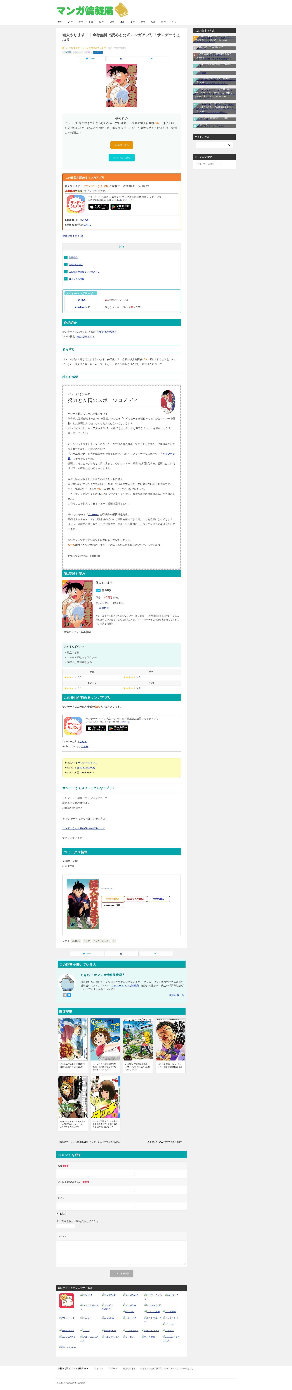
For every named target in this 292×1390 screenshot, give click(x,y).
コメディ (98, 52)
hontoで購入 (158, 899)
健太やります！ (86, 336)
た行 (101, 21)
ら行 (153, 21)
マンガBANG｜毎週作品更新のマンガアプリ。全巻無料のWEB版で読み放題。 (214, 78)
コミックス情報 (76, 279)
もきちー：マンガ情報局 (125, 985)
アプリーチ (127, 200)
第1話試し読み (122, 145)
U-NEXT (82, 300)
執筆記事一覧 (176, 995)
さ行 (91, 21)
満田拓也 (104, 608)
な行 (112, 21)
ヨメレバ (110, 888)
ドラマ (88, 52)
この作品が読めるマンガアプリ (84, 271)
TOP (60, 21)
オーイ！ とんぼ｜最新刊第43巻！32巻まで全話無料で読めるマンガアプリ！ (104, 1067)
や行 (143, 21)
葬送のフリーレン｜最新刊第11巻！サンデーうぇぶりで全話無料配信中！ (90, 1142)
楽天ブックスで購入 (135, 899)
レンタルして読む (121, 157)
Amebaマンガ (82, 307)
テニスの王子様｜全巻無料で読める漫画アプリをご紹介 (72, 1065)
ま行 (132, 21)
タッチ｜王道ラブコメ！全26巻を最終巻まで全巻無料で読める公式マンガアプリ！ (105, 1124)
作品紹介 (73, 257)
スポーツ (78, 52)
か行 (81, 21)
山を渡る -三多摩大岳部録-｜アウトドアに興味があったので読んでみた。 (137, 1067)
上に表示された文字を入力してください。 (80, 1221)
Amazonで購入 (112, 899)
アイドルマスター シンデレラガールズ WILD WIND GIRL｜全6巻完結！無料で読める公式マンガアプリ (213, 93)
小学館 (87, 941)
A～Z (174, 21)
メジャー (93, 514)
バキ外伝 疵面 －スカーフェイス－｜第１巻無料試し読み (170, 1065)
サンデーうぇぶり (88, 762)
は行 (122, 21)
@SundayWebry (106, 331)
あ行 (70, 21)
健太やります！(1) (72, 236)
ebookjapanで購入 (112, 905)
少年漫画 (67, 52)
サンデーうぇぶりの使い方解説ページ (83, 828)
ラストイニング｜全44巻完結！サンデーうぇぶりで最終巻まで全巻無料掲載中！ (214, 54)
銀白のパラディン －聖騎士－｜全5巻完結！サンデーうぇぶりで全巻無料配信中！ (72, 1124)
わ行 (163, 21)
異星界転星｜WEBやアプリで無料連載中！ (166, 1142)
